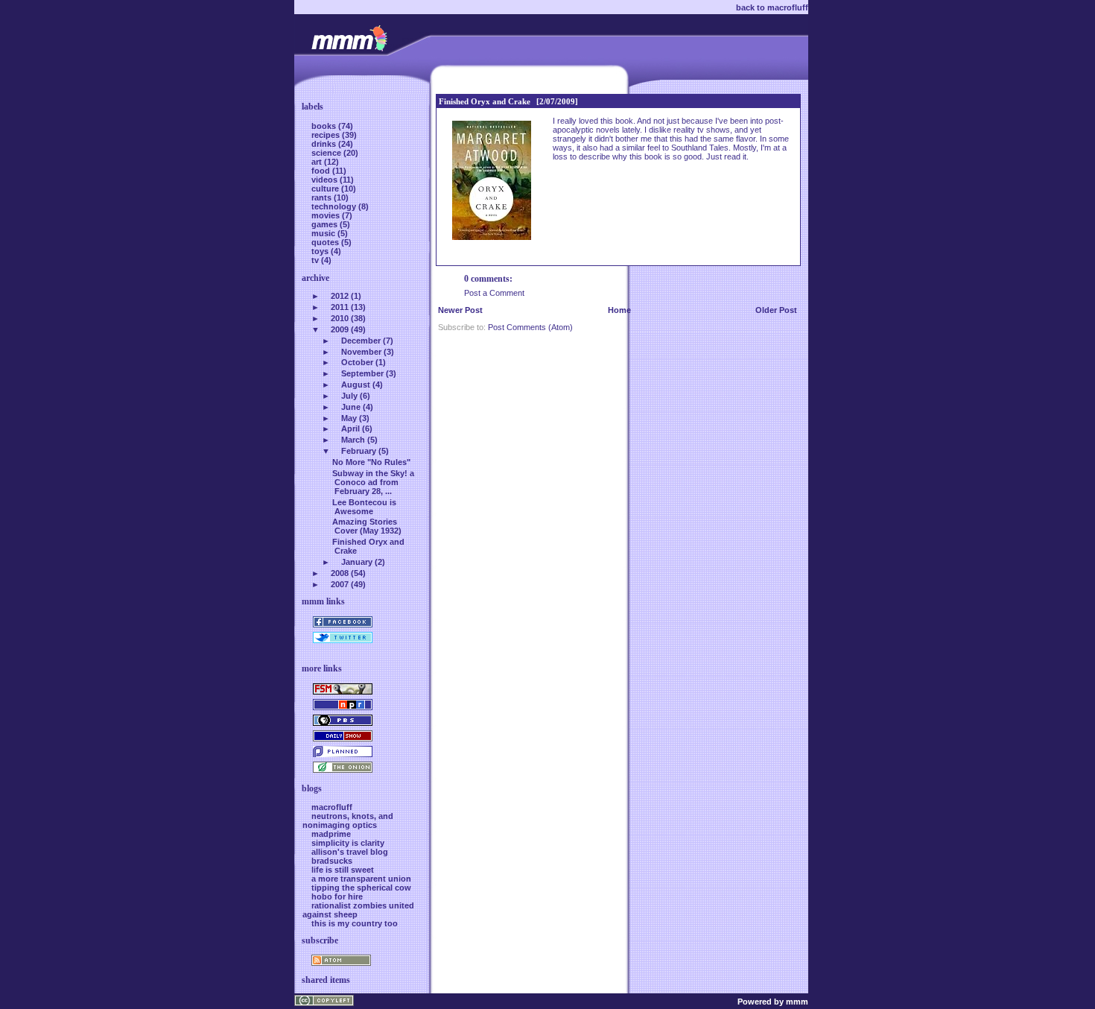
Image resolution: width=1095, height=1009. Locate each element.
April (350, 428)
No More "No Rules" (371, 462)
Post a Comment (494, 292)
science (327, 152)
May (349, 418)
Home (619, 310)
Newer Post (460, 310)
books (324, 125)
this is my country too (354, 923)
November (361, 351)
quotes (326, 242)
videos (325, 179)
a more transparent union (361, 878)
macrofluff (331, 807)
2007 (340, 584)
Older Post (776, 310)
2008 (340, 573)
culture (326, 188)
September (362, 373)
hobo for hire (337, 896)
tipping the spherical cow (361, 887)
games (325, 224)
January (356, 561)
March (353, 439)
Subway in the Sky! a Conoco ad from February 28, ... (373, 482)
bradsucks (331, 860)
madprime (331, 833)
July (349, 395)
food (321, 170)
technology (334, 206)
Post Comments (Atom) (530, 327)
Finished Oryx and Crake (484, 101)
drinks (324, 143)
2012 (340, 295)
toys (321, 251)
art (317, 161)
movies (326, 215)
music (324, 233)
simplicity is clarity (347, 842)
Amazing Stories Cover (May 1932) (367, 526)
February (358, 450)
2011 (340, 307)
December (361, 340)
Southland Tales (700, 147)
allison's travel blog (349, 851)
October (357, 362)
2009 (340, 329)
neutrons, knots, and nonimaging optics (347, 820)
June (351, 406)
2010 (340, 318)
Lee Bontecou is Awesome (364, 507)
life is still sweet (342, 869)
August (355, 384)
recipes (326, 134)
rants (322, 197)
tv (316, 260)
